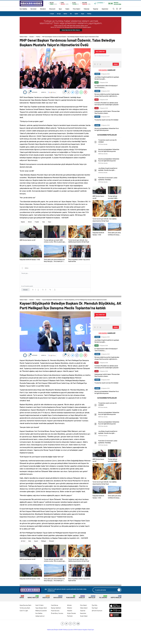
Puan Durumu (70, 596)
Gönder (25, 290)
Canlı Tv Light (24, 610)
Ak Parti (23, 541)
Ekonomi (52, 9)
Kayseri (36, 541)
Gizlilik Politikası (63, 629)
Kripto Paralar (116, 596)
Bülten (65, 13)
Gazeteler (105, 9)
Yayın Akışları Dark (41, 608)
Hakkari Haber (23, 36)
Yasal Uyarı (91, 629)
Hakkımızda (50, 629)
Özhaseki (51, 541)
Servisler (34, 9)
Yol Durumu (103, 596)
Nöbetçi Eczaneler (41, 610)
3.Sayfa (52, 13)
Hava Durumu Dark (25, 605)
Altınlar (69, 605)
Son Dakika (23, 9)
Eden (29, 541)
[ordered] (43, 290)
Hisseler (82, 596)
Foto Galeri (76, 9)
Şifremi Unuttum (97, 610)
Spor (60, 9)
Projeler (37, 222)
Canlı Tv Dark (39, 605)
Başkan (23, 222)
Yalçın (49, 222)
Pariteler (92, 596)
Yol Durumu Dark (25, 608)
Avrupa (59, 13)
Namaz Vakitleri (33, 596)
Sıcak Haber (84, 616)
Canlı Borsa (54, 605)
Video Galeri (83, 608)
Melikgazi (43, 541)
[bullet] (45, 290)
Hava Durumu (57, 596)
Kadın (67, 9)
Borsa (22, 596)
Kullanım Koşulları (82, 629)
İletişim (56, 629)
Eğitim (76, 13)
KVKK (75, 629)
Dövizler (69, 608)
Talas (43, 222)
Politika (89, 13)
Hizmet (30, 222)
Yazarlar (95, 9)
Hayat (82, 13)
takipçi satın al (39, 616)
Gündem (43, 9)
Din (71, 13)
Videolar (86, 9)
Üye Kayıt (95, 608)
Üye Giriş (94, 605)
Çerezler (70, 629)
